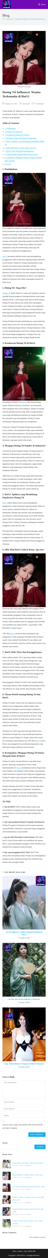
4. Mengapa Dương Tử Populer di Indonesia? (21, 138)
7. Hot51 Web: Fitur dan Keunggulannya (19, 151)
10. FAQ (8, 164)
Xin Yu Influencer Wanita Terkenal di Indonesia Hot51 (24, 933)
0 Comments (39, 104)
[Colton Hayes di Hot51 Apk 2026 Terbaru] (6, 1164)
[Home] (3, 19)
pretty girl (26, 104)
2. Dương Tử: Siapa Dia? (14, 132)
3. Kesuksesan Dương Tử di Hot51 (17, 135)
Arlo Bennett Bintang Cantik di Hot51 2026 (28, 1187)
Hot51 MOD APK (29, 1251)
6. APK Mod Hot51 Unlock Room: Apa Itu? (20, 148)
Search (4, 1143)
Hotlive (20, 1251)
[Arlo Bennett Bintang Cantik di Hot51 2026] (6, 1188)
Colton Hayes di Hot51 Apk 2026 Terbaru (27, 1163)
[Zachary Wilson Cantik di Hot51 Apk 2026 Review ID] (6, 1199)
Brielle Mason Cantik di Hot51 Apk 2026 (27, 1175)
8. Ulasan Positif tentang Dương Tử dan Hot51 (21, 154)
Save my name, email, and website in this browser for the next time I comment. (22, 1126)
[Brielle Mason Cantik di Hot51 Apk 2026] (6, 1176)
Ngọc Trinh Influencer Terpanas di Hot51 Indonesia (24, 1064)
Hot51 (4, 256)
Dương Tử (6, 293)
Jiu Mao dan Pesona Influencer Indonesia (24, 999)
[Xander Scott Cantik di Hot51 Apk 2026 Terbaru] (6, 1223)
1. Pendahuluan (10, 128)
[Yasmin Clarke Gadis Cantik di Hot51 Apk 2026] (6, 1211)
